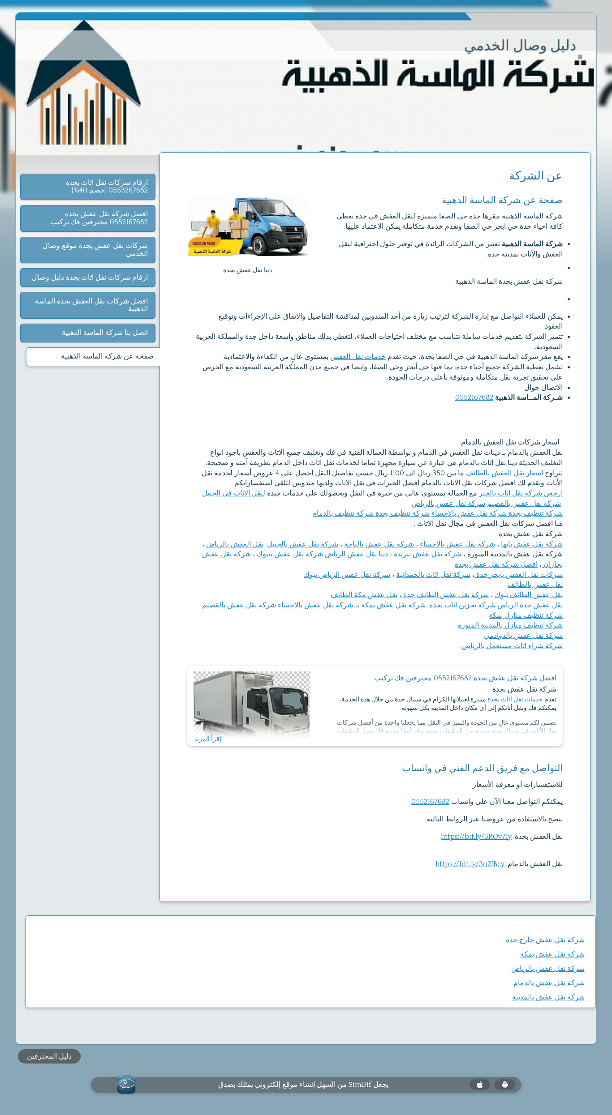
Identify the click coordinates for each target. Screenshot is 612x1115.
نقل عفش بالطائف (535, 585)
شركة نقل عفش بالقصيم (524, 504)
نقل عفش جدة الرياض (530, 605)
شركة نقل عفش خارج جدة (545, 940)
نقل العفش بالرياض (234, 544)
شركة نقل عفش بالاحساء (469, 513)
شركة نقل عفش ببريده (427, 554)
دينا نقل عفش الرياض (356, 554)
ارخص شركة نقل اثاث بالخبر (521, 493)
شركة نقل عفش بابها (532, 544)
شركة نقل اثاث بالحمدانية (433, 575)
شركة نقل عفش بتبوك (291, 554)
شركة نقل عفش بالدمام (549, 983)
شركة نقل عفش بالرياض (448, 504)
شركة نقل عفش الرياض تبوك (347, 575)
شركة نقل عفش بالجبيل (302, 544)
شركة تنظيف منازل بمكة (526, 615)
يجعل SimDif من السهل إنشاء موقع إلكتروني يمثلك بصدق (303, 1085)
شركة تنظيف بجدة (535, 513)
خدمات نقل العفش (358, 357)
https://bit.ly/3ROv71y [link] (476, 837)
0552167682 (474, 397)
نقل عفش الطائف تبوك (529, 595)
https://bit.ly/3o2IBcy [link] (469, 864)
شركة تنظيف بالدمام (343, 513)
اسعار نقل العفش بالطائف (504, 473)
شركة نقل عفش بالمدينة (548, 997)
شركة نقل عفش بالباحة (380, 544)
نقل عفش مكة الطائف (364, 595)
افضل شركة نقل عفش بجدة (496, 564)
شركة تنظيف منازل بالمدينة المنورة (510, 625)
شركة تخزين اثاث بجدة (462, 605)
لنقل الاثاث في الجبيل (233, 493)
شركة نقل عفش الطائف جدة (445, 595)
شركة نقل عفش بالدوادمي (523, 636)
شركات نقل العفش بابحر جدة (518, 575)
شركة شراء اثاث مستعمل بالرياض (512, 646)
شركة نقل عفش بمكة (393, 605)
